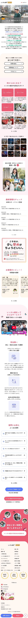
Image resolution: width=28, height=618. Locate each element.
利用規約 (3, 603)
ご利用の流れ (4, 553)
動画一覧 (3, 551)
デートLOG (17, 556)
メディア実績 (17, 563)
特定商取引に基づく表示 (6, 609)
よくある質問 (4, 565)
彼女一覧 (16, 549)
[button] (27, 13)
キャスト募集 (17, 570)
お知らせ (16, 553)
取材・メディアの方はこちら (7, 570)
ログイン (3, 568)
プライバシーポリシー (5, 605)
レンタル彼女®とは (5, 560)
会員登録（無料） (18, 565)
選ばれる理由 (17, 560)
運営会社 (3, 607)
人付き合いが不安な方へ (6, 563)
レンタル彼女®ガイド (5, 556)
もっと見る (4, 287)
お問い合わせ (17, 568)
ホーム (2, 549)
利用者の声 (17, 558)
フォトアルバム (4, 558)
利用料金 (16, 551)
